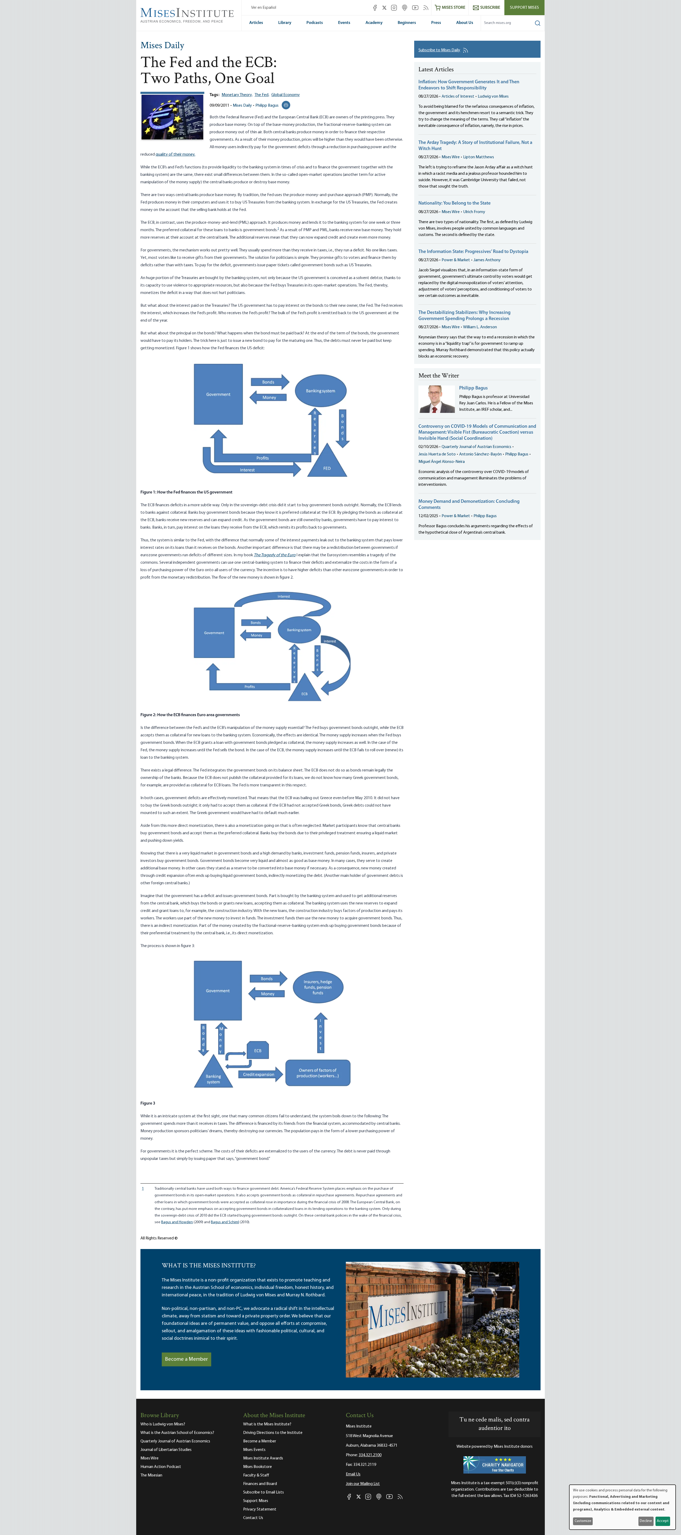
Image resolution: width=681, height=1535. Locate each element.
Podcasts (314, 23)
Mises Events (254, 1450)
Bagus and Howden (177, 1222)
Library (284, 23)
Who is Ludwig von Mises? (162, 1424)
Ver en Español (263, 8)
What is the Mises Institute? (267, 1424)
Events (344, 23)
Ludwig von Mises (493, 96)
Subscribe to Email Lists (263, 1492)
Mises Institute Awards (263, 1458)
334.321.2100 (370, 1455)
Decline (646, 1521)
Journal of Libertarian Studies (166, 1450)
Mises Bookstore (257, 1467)
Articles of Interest (458, 96)
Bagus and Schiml (225, 1222)
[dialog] (622, 1507)
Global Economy (285, 95)
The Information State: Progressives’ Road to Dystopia (473, 252)
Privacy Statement (259, 1509)
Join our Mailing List (363, 1484)
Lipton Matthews (478, 157)
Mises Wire (451, 157)
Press (436, 23)
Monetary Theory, (237, 95)
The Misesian (151, 1475)
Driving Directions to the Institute (272, 1433)
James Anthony (487, 260)
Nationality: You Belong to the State (454, 203)
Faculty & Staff (256, 1475)
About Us (464, 23)
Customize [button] (583, 1521)
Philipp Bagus (267, 105)
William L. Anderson (480, 327)
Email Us (353, 1474)
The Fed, (262, 95)
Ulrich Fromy (474, 212)
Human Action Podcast (160, 1467)
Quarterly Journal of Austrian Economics (476, 447)
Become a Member (186, 1359)
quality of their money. (175, 154)
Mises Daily (162, 46)
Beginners (407, 23)
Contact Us (253, 1518)
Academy (374, 23)
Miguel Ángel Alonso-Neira (441, 462)
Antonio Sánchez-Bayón (480, 454)
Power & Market (456, 260)
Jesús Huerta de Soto (437, 454)
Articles (256, 23)
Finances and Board (260, 1484)
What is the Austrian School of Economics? (177, 1433)
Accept (662, 1521)
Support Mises (524, 8)
